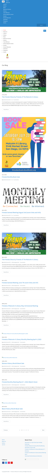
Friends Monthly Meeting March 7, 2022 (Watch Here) (19, 382)
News (4, 7)
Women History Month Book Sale (13, 363)
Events (4, 22)
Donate (4, 16)
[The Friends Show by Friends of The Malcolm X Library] (24, 81)
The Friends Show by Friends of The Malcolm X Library (20, 97)
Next (43, 430)
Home (7, 0)
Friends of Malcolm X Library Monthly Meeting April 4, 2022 (21, 339)
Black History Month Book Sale (12, 409)
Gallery (4, 6)
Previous (6, 430)
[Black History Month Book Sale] (9, 402)
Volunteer (5, 19)
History (4, 11)
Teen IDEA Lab (6, 12)
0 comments (16, 99)
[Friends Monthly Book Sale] (24, 144)
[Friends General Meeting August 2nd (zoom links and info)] (24, 197)
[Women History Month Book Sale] (9, 357)
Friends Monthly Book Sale (11, 177)
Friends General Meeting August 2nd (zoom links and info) (21, 212)
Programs (5, 21)
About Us (8, 2)
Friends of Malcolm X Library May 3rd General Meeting (20, 306)
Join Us (4, 4)
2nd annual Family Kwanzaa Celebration (33, 456)
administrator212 (7, 99)
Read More (6, 109)
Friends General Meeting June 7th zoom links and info (20, 283)
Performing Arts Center (8, 14)
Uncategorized (16, 262)
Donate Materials (7, 17)
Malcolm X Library (7, 9)
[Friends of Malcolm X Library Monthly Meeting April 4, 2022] (15, 333)
